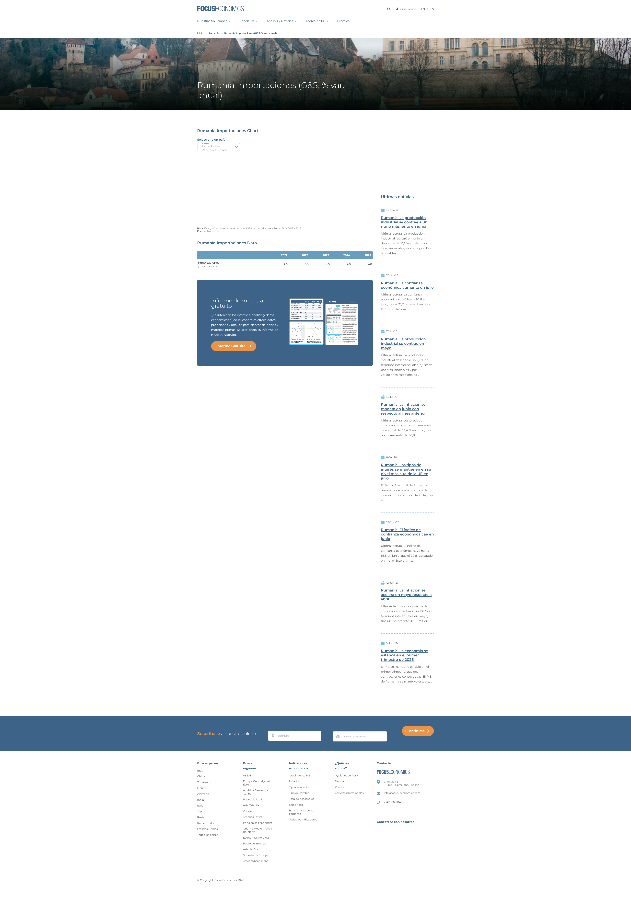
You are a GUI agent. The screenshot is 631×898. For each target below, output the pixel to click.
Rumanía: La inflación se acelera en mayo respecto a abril (406, 594)
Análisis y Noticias (280, 21)
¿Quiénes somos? (346, 775)
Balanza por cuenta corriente (301, 812)
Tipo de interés (299, 787)
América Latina (253, 816)
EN (423, 9)
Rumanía (214, 33)
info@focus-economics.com (402, 793)
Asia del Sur (250, 849)
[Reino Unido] (218, 146)
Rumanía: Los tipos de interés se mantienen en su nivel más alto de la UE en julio (406, 471)
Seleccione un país (211, 139)
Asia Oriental (251, 805)
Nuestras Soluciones (212, 21)
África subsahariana (255, 861)
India (200, 799)
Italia (200, 805)
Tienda (339, 781)
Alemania (203, 794)
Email (337, 728)
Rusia (200, 817)
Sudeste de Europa (255, 855)
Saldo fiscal (296, 804)
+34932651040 (393, 802)
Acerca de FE (315, 21)
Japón (201, 811)
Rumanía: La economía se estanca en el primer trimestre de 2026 (404, 655)
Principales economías (257, 822)
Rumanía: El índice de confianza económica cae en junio (407, 534)
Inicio (200, 33)
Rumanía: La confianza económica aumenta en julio (407, 285)
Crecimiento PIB (300, 775)
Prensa (339, 787)
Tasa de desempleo (302, 798)
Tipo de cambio (299, 793)
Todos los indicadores (303, 819)
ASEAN (247, 775)
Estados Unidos (207, 828)
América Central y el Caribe (256, 792)
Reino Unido (205, 823)
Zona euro (203, 782)
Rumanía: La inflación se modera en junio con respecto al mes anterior (403, 409)
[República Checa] (218, 150)
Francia (202, 788)
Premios (343, 21)
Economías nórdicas (256, 837)
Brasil (200, 770)
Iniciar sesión (407, 9)
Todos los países (207, 834)
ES (432, 9)
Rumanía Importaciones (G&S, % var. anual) (250, 33)
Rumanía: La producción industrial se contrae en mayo (403, 343)
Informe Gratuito (230, 346)
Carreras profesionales (349, 793)
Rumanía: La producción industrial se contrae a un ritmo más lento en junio (404, 222)
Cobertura (246, 21)
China (201, 776)
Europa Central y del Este (256, 783)
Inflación (294, 781)
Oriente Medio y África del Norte (257, 830)
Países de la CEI (253, 799)
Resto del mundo (254, 843)
